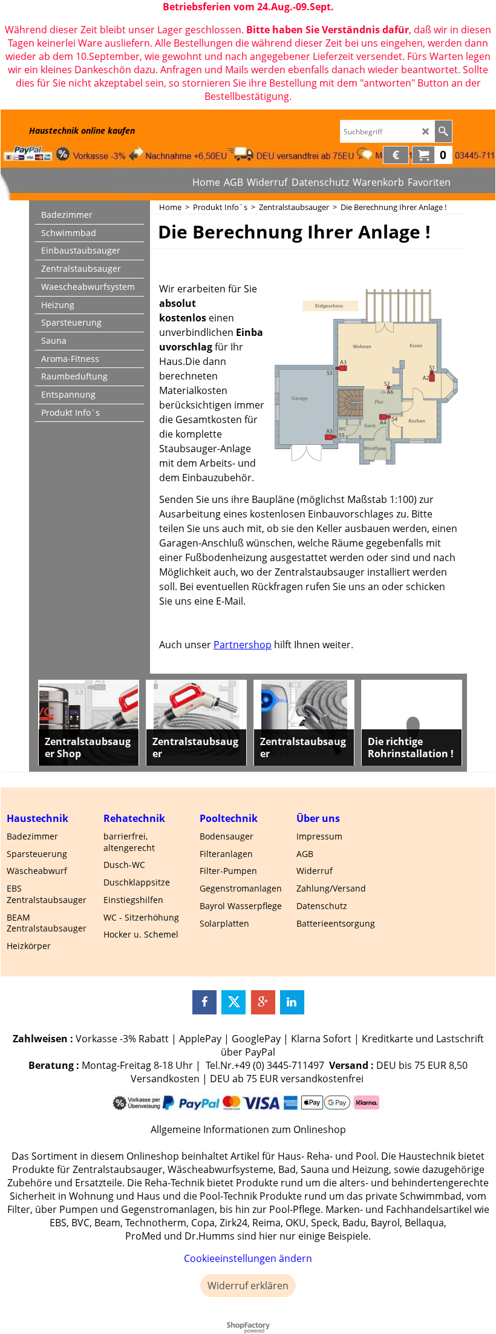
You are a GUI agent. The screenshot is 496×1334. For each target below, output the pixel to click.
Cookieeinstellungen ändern (248, 1258)
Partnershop (243, 644)
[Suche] (443, 131)
